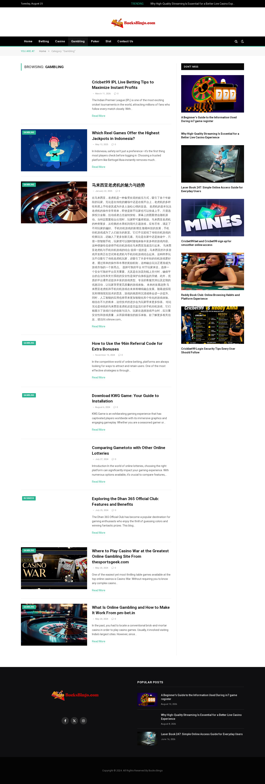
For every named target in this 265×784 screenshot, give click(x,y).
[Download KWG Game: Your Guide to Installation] (54, 413)
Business (29, 498)
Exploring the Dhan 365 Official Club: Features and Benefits (125, 501)
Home (28, 41)
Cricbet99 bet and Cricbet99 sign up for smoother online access (206, 243)
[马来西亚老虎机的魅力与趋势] (54, 202)
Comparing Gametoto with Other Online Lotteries (128, 450)
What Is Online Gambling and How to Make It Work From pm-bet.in (131, 610)
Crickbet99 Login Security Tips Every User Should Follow (208, 350)
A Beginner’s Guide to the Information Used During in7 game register (209, 119)
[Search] (236, 41)
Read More (98, 115)
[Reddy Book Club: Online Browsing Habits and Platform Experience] (212, 271)
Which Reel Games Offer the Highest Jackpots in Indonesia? (125, 136)
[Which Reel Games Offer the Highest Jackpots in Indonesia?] (54, 150)
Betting (44, 41)
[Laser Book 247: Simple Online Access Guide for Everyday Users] (212, 164)
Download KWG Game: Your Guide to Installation (125, 398)
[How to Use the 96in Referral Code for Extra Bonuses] (54, 361)
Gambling (78, 41)
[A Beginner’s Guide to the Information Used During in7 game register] (212, 94)
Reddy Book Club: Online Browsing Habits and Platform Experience (210, 296)
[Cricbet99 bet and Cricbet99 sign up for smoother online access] (212, 217)
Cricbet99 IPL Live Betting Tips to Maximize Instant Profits (123, 85)
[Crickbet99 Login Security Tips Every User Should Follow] (212, 325)
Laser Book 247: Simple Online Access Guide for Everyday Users (212, 189)
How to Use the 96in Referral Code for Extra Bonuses (127, 346)
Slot (108, 41)
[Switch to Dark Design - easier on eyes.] (242, 41)
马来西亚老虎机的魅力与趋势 (118, 185)
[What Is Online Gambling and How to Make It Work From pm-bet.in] (54, 625)
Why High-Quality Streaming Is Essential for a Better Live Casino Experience (194, 3)
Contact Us (125, 41)
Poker (95, 41)
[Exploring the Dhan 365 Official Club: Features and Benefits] (54, 516)
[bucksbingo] (132, 21)
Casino (60, 41)
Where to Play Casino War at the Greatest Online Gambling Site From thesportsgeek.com (130, 556)
